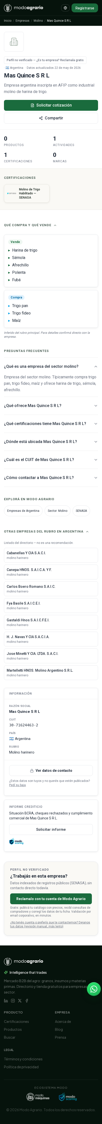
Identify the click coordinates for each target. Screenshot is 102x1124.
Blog (59, 1029)
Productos (13, 1029)
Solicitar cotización (54, 105)
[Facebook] (27, 1001)
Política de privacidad (21, 1067)
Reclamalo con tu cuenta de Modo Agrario (51, 899)
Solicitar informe (51, 829)
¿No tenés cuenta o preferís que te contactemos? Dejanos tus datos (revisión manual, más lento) (50, 924)
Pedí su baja (17, 785)
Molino (38, 20)
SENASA (81, 511)
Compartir (54, 118)
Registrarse (85, 8)
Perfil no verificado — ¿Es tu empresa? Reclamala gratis (45, 60)
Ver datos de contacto (54, 771)
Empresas (22, 20)
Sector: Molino (57, 511)
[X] (20, 1001)
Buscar (9, 1037)
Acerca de (63, 1021)
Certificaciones (16, 1021)
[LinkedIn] (6, 1001)
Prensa (60, 1037)
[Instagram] (13, 1001)
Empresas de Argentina (23, 511)
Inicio (7, 20)
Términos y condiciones (23, 1059)
